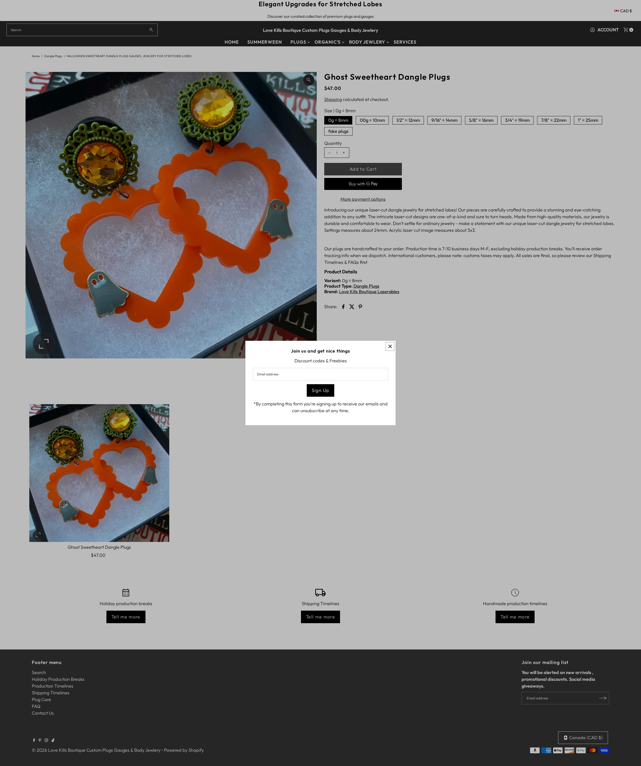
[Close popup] (390, 346)
